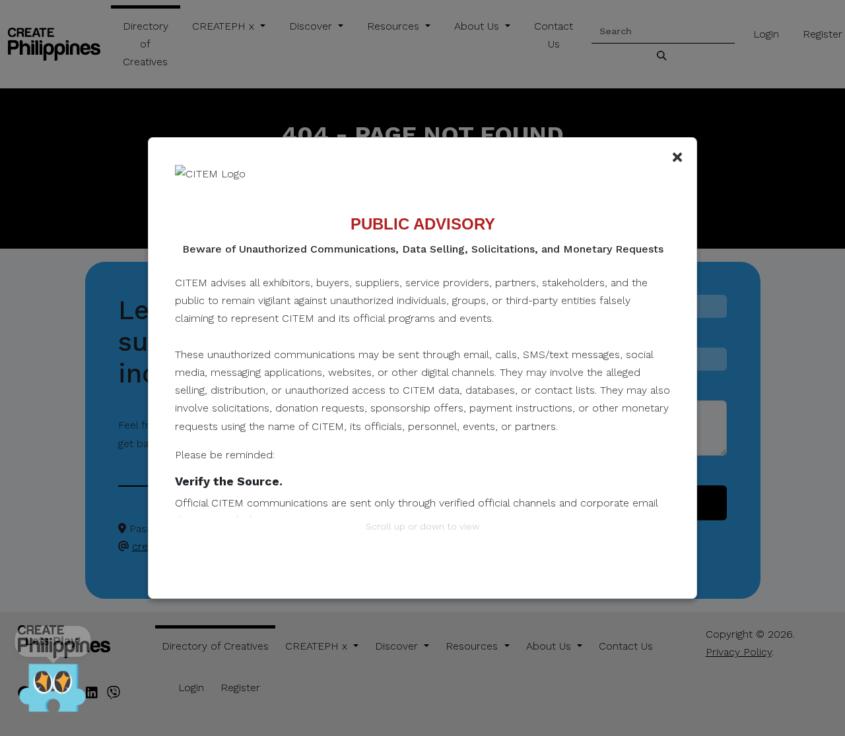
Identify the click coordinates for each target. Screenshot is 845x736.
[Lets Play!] (52, 690)
